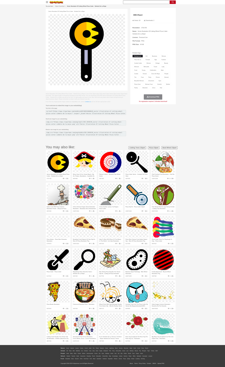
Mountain (126, 348)
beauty (166, 63)
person (158, 77)
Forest (146, 348)
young (143, 70)
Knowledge (115, 356)
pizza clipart (153, 148)
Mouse (136, 350)
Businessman (90, 353)
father (125, 353)
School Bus (105, 356)
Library (120, 356)
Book (78, 356)
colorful (159, 84)
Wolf (156, 350)
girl (146, 56)
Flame (97, 348)
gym (160, 80)
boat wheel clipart (170, 148)
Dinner (120, 358)
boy (122, 353)
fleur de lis (137, 59)
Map (110, 356)
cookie (136, 73)
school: (63, 356)
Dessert (77, 358)
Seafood (105, 358)
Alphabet (139, 356)
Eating (128, 358)
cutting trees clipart (137, 148)
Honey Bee (118, 350)
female (148, 59)
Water (131, 348)
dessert (166, 77)
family (79, 353)
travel (155, 66)
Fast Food (86, 358)
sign (155, 59)
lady (163, 66)
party (149, 77)
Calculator (144, 356)
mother (168, 84)
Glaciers (102, 348)
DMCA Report (137, 15)
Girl (118, 353)
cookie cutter (138, 63)
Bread (132, 358)
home (111, 353)
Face (133, 353)
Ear (99, 353)
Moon (116, 348)
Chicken (86, 350)
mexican (136, 66)
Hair (116, 353)
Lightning (111, 348)
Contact (149, 363)
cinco (153, 87)
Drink (81, 358)
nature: (63, 348)
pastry (136, 87)
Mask (67, 353)
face (142, 77)
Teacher (73, 356)
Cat (82, 350)
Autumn (72, 348)
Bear (70, 350)
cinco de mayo (155, 73)
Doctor (96, 353)
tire (135, 77)
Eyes (103, 353)
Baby (71, 353)
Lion (127, 350)
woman (164, 56)
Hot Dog (143, 358)
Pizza (124, 358)
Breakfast (67, 358)
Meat (94, 358)
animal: (63, 350)
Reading (89, 356)
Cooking (138, 358)
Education (98, 356)
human (145, 73)
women (149, 63)
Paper (130, 356)
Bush (135, 348)
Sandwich (99, 358)
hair (161, 87)
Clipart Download (60, 6)
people (166, 73)
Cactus (81, 348)
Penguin (144, 350)
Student (68, 356)
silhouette (146, 66)
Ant (67, 350)
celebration (153, 70)
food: (62, 358)
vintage (157, 63)
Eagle (100, 350)
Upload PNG (160, 363)
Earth (90, 348)
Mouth (129, 353)
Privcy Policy (142, 363)
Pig (140, 350)
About (131, 363)
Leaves (77, 348)
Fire (94, 348)
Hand (141, 353)
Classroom (82, 356)
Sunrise (121, 348)
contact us (88, 101)
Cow (90, 350)
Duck (97, 350)
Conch (86, 348)
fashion (163, 59)
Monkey (132, 350)
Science (125, 356)
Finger (137, 353)
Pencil (93, 356)
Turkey (152, 350)
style (162, 70)
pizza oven (137, 84)
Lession (150, 356)
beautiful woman (139, 80)
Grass (106, 348)
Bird (74, 350)
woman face (149, 84)
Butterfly (78, 350)
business (154, 56)
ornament (151, 80)
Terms (136, 363)
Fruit (91, 358)
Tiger (148, 350)
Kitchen (116, 358)
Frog (113, 350)
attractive (145, 87)
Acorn (67, 348)
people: (63, 353)
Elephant (106, 350)
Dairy (72, 358)
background (137, 56)
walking (107, 353)
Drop (142, 348)
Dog (94, 350)
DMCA (154, 363)
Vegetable (110, 358)
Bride (75, 353)
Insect (123, 350)
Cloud (138, 348)
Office (134, 356)
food (135, 70)
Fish (110, 350)
